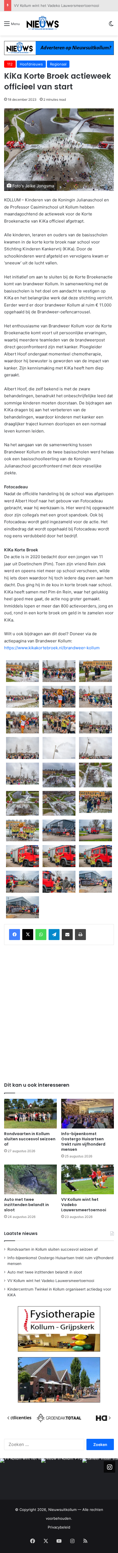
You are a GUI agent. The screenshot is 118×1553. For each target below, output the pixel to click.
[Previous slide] (8, 1418)
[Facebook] (14, 934)
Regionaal (58, 64)
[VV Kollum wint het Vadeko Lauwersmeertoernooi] (87, 1179)
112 (10, 64)
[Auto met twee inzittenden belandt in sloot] (30, 1179)
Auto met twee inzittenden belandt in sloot (26, 1205)
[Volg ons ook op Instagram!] (109, 1467)
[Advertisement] (59, 1012)
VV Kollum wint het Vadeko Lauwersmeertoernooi (56, 5)
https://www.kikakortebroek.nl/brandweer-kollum (52, 647)
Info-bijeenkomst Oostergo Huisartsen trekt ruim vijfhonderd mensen (83, 1141)
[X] (27, 934)
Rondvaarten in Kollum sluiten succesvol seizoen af (29, 1139)
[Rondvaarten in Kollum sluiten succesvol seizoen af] (30, 1114)
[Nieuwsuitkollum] (42, 23)
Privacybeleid (59, 1527)
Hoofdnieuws (31, 64)
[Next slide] (109, 1418)
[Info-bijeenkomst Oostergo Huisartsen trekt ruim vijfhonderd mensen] (87, 1114)
